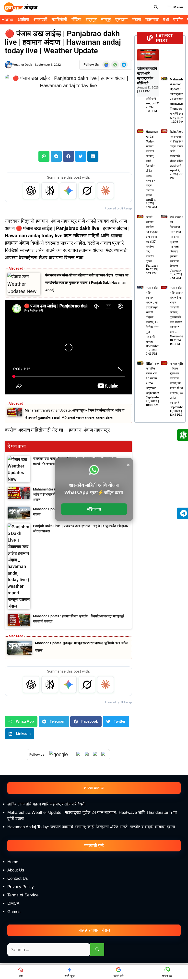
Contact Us (17, 878)
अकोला (23, 19)
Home (7, 19)
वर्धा (166, 19)
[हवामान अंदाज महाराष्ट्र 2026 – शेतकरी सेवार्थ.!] (20, 7)
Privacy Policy (20, 886)
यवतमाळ (152, 19)
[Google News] (61, 754)
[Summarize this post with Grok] (87, 190)
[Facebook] (96, 755)
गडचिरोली (59, 19)
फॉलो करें (118, 976)
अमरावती (40, 19)
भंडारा (136, 19)
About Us (15, 870)
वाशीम (178, 19)
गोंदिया (76, 19)
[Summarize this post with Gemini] (68, 190)
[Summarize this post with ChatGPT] (31, 190)
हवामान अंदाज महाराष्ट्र (56, 221)
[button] (43, 156)
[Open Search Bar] (156, 7)
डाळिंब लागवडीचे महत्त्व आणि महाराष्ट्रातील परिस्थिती (46, 804)
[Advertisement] (94, 937)
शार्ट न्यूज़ (69, 976)
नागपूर (106, 19)
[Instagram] (104, 755)
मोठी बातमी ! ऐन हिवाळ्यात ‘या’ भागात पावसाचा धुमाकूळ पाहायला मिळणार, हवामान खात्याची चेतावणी (176, 242)
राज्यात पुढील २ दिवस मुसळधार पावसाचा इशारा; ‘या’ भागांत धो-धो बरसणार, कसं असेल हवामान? (177, 383)
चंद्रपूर (91, 19)
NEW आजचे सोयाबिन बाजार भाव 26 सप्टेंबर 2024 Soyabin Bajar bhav (153, 378)
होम (21, 976)
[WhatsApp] (79, 755)
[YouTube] (88, 755)
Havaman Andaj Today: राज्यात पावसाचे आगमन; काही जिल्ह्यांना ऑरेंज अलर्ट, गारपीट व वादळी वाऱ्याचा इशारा (91, 827)
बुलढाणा (121, 19)
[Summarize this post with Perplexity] (49, 190)
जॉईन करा (94, 509)
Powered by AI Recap (118, 208)
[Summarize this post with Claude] (105, 190)
